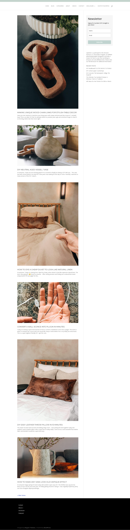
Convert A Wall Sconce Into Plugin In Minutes (41, 327)
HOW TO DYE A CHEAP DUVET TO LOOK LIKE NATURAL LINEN (44, 270)
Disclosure (90, 6)
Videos (74, 6)
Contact (81, 6)
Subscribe (99, 42)
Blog (52, 6)
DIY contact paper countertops (95, 71)
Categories (60, 6)
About (68, 6)
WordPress (47, 527)
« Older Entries (21, 495)
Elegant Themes (30, 527)
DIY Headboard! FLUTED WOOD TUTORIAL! (99, 68)
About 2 (20, 508)
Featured (21, 513)
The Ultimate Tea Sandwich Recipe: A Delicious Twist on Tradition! (97, 78)
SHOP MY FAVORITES (103, 6)
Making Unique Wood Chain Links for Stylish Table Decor (47, 112)
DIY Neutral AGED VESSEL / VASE (32, 170)
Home (47, 6)
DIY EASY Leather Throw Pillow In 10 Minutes (40, 425)
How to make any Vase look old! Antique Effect (42, 482)
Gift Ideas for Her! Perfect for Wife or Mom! (98, 81)
